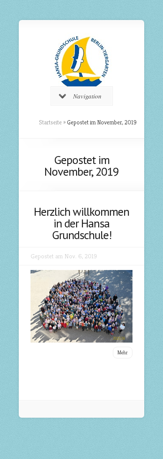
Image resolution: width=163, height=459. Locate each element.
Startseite (50, 122)
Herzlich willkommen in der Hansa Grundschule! (81, 223)
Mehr (122, 352)
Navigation (87, 96)
